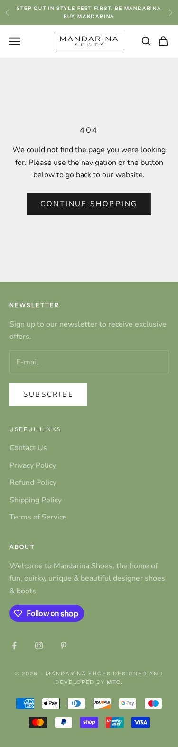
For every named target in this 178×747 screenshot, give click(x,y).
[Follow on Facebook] (14, 645)
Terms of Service (38, 517)
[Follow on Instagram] (39, 645)
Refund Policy (32, 482)
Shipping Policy (35, 500)
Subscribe (48, 394)
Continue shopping (89, 204)
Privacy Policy (32, 465)
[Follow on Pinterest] (63, 645)
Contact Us (28, 448)
